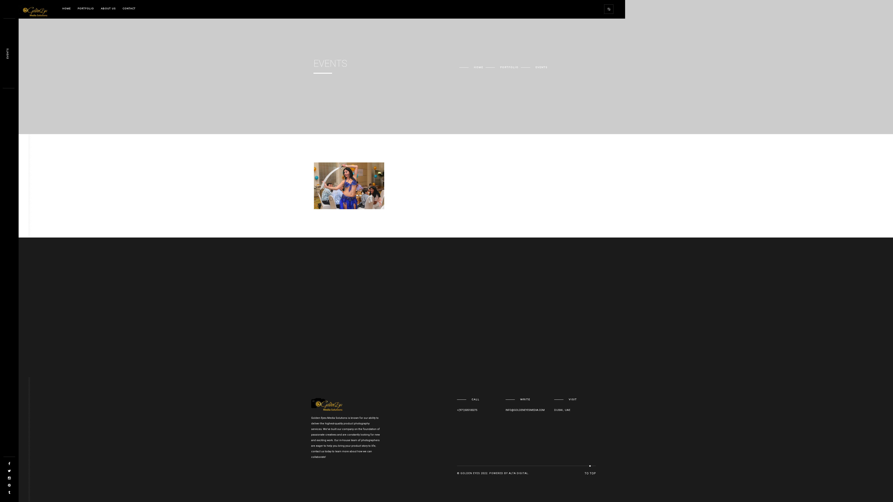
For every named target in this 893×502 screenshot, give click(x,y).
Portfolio (86, 8)
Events (327, 196)
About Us (108, 8)
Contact (129, 8)
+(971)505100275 (467, 410)
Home (66, 8)
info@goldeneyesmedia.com (525, 410)
